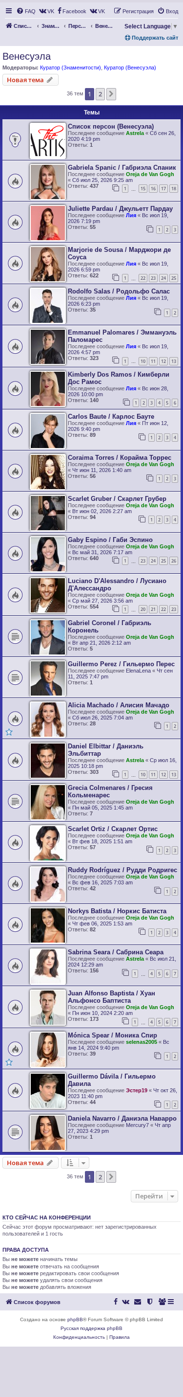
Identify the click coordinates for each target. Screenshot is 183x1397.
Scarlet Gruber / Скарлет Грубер (117, 498)
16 (153, 188)
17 (163, 188)
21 (153, 609)
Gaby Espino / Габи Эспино (110, 539)
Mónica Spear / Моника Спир (112, 1035)
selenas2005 (141, 1042)
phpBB (75, 1319)
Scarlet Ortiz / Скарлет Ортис (113, 829)
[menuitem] (26, 11)
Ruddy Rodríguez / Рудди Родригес (122, 870)
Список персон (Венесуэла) (111, 126)
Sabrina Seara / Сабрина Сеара (115, 952)
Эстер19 (136, 1090)
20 (143, 609)
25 (173, 278)
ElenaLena (138, 671)
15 (143, 188)
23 (153, 278)
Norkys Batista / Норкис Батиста (117, 911)
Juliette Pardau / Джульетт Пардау (120, 208)
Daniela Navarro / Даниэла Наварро (122, 1118)
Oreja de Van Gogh (150, 174)
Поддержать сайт (154, 38)
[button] (111, 94)
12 (163, 361)
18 (173, 188)
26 (173, 561)
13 (173, 361)
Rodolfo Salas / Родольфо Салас (119, 291)
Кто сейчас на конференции (46, 1217)
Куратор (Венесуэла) (130, 67)
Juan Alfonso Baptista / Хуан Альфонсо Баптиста (111, 997)
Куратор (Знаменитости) (70, 67)
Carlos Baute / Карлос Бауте (111, 416)
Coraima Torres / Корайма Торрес (119, 457)
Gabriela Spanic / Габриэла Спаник (122, 167)
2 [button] (100, 94)
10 (143, 361)
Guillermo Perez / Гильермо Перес (121, 664)
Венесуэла (26, 56)
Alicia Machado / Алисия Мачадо (118, 705)
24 (163, 278)
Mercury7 (137, 1125)
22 (143, 278)
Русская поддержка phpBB (91, 1328)
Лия (131, 215)
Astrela (135, 133)
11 (153, 361)
